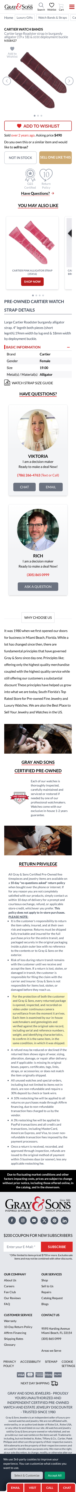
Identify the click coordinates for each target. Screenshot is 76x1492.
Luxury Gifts (25, 17)
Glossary (9, 1344)
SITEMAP (51, 1361)
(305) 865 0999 (51, 1338)
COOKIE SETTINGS (68, 1364)
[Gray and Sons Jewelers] (18, 7)
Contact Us (50, 1315)
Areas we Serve (51, 1350)
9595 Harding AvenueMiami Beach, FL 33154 (56, 1331)
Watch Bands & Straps (52, 17)
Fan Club (10, 1292)
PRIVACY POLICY (9, 1364)
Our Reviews (12, 1298)
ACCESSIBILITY (30, 1361)
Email (51, 487)
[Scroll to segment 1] (34, 116)
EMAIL (15, 1487)
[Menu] (69, 7)
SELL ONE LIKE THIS (55, 157)
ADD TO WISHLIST (41, 125)
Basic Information (23, 347)
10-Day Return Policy (18, 1327)
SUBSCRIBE (57, 1247)
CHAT (67, 1486)
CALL (49, 1487)
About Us (10, 1280)
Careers (9, 1286)
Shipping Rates (13, 1338)
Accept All (55, 1475)
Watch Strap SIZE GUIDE (32, 383)
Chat (24, 487)
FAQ (7, 1304)
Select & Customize (26, 1475)
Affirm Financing (15, 1333)
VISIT (32, 1487)
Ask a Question (38, 587)
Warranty (10, 1321)
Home (8, 17)
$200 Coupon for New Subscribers (38, 1235)
